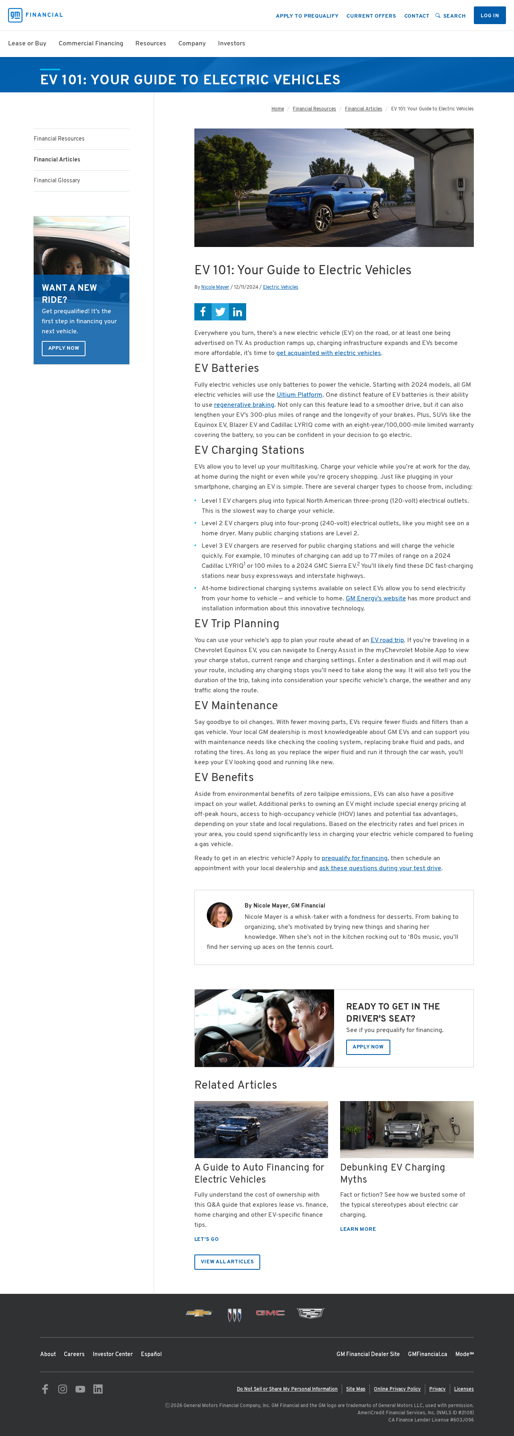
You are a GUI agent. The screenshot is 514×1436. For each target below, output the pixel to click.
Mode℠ (464, 1354)
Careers (74, 1354)
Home (277, 109)
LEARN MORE (358, 1229)
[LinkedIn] (237, 311)
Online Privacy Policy (397, 1389)
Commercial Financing (91, 44)
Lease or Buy (27, 44)
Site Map (355, 1389)
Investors (231, 44)
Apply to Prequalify (307, 16)
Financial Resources (59, 139)
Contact (417, 16)
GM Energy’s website (376, 599)
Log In (490, 16)
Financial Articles (363, 109)
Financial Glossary (57, 180)
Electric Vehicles (280, 287)
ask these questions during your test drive (380, 869)
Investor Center (113, 1354)
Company (192, 44)
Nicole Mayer (215, 287)
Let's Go (206, 1239)
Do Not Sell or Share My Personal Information (287, 1389)
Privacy (437, 1389)
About (48, 1354)
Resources (150, 44)
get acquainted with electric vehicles (328, 353)
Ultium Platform (299, 395)
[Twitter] (220, 311)
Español (151, 1354)
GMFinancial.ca (427, 1354)
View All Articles (227, 1262)
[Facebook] (203, 311)
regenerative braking (244, 405)
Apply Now (64, 348)
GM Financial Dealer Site (368, 1354)
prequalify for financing (355, 859)
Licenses (464, 1389)
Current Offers (371, 16)
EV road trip (387, 640)
